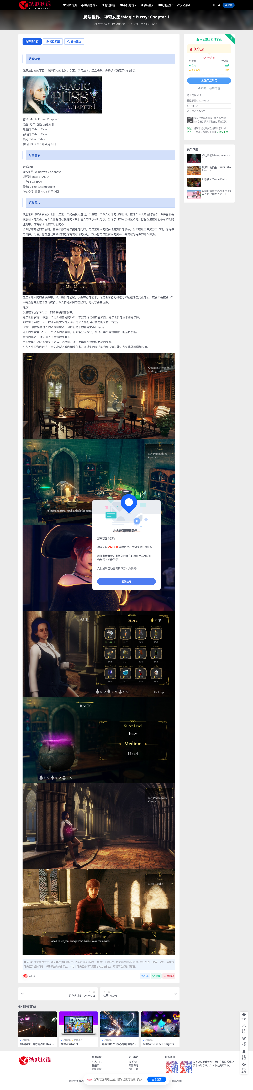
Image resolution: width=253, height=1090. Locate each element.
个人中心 (97, 1061)
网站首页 (71, 5)
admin (32, 976)
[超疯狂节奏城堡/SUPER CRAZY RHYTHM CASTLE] (194, 194)
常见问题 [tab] (54, 41)
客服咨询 (133, 1065)
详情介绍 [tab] (33, 41)
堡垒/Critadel (69, 1044)
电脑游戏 (89, 5)
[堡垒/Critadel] (78, 1024)
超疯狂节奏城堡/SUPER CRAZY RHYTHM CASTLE (216, 192)
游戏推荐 (109, 5)
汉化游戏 (185, 5)
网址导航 (97, 1069)
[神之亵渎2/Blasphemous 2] (194, 158)
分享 (146, 976)
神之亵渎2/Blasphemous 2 (216, 157)
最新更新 (148, 5)
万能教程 (167, 5)
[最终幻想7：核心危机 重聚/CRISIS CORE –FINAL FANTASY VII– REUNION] (119, 1024)
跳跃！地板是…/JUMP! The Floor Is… (216, 169)
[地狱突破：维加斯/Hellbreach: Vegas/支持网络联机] (37, 1024)
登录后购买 (210, 80)
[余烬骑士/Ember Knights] (160, 1024)
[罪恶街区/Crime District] (194, 182)
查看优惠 (157, 1079)
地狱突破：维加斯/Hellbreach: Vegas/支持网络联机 (37, 1045)
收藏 (158, 976)
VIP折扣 (211, 57)
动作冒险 (120, 24)
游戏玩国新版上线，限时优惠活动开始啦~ (114, 1079)
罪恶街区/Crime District (215, 179)
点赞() (170, 976)
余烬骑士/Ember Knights (158, 1044)
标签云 (95, 1065)
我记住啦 (126, 581)
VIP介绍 (133, 1061)
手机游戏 (128, 5)
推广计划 (133, 1069)
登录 (230, 5)
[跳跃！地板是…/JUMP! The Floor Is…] (194, 170)
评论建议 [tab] (76, 41)
